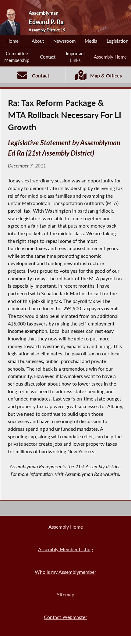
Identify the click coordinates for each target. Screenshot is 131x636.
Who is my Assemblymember (65, 572)
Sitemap (65, 594)
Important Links (75, 57)
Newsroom (64, 41)
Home (12, 41)
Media (91, 41)
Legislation (117, 41)
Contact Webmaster (65, 617)
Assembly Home (110, 56)
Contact (47, 56)
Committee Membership (16, 57)
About (38, 41)
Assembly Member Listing (65, 549)
